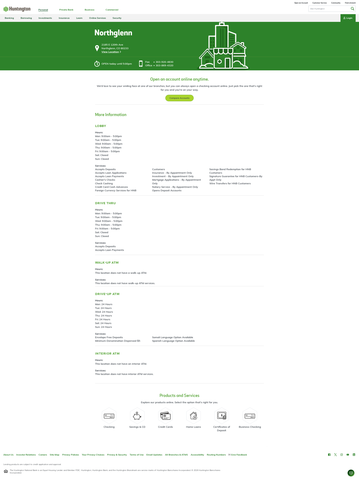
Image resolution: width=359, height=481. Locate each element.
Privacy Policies (70, 454)
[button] (329, 454)
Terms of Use (137, 454)
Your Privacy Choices (93, 454)
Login (349, 18)
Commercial (112, 9)
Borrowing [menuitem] (26, 18)
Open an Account (301, 3)
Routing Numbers (216, 454)
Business (89, 9)
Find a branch (350, 3)
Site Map (54, 454)
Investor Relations (26, 454)
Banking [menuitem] (9, 18)
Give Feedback (239, 454)
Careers (43, 454)
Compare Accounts (179, 98)
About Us (8, 454)
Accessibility (197, 454)
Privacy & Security (117, 454)
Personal (43, 9)
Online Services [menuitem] (97, 18)
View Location (110, 51)
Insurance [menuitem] (64, 18)
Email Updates (154, 454)
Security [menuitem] (117, 18)
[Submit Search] (352, 9)
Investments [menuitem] (45, 18)
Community (335, 3)
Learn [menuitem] (79, 18)
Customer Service (319, 3)
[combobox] (332, 9)
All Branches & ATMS (176, 454)
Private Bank (66, 9)
